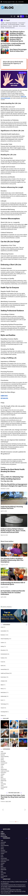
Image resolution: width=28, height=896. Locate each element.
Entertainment (4, 654)
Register (3, 833)
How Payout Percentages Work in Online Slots (18, 50)
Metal (2, 684)
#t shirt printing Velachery (14, 24)
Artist (2, 627)
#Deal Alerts (15, 26)
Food (2, 661)
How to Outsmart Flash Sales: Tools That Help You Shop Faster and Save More (13, 797)
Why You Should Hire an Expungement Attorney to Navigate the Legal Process (14, 485)
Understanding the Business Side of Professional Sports (16, 39)
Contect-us (3, 834)
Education (3, 650)
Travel (2, 707)
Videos (2, 715)
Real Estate (3, 692)
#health (3, 22)
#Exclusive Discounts (10, 27)
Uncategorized (4, 711)
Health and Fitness (5, 673)
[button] (3, 810)
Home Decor (3, 677)
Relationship (3, 696)
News (2, 688)
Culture (2, 642)
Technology (3, 704)
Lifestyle (2, 681)
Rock (2, 700)
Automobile (3, 631)
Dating (2, 646)
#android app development (11, 22)
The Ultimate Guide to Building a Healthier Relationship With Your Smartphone (18, 34)
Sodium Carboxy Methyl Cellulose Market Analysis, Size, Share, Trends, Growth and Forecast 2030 (13, 530)
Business (3, 634)
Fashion (2, 657)
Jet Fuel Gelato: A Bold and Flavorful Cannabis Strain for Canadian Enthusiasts (13, 45)
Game (2, 665)
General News (4, 669)
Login (2, 831)
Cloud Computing (4, 638)
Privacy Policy (4, 836)
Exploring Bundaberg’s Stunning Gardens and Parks (12, 507)
